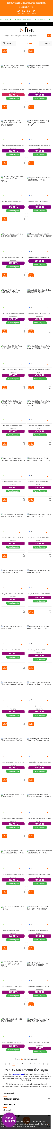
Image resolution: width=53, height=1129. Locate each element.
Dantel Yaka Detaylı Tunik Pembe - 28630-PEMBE (13, 481)
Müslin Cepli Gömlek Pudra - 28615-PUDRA (13, 369)
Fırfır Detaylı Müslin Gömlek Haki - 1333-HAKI (39, 930)
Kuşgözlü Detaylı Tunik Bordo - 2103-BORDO (13, 89)
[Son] (48, 1063)
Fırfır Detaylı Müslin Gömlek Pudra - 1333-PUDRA (39, 481)
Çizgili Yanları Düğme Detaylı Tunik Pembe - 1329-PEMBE (13, 425)
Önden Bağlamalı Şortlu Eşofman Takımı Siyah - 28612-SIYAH (13, 145)
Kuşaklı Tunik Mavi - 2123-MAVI (11, 650)
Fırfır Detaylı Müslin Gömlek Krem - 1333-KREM (39, 650)
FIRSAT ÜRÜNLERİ (9, 1120)
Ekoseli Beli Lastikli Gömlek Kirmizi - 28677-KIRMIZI (39, 257)
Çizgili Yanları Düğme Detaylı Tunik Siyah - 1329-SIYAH (39, 145)
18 (39, 1064)
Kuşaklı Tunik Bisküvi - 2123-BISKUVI (39, 594)
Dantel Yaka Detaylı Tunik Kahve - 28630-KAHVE (39, 818)
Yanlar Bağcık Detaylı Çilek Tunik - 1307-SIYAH (13, 762)
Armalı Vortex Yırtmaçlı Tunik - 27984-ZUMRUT (39, 1042)
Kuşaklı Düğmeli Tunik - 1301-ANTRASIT (39, 537)
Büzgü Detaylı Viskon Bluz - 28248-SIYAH (13, 594)
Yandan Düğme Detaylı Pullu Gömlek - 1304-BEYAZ (39, 706)
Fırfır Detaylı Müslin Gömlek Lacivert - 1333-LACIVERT (13, 986)
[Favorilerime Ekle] (24, 51)
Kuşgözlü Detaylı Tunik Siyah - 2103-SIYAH (13, 257)
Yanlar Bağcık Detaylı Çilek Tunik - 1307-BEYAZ (39, 762)
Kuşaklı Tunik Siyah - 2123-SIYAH (11, 1042)
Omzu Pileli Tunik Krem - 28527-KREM (13, 313)
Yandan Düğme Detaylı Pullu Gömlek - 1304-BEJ (39, 369)
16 (31, 1064)
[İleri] (43, 1063)
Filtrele (10, 43)
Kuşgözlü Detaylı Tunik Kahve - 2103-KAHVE (39, 313)
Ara (49, 35)
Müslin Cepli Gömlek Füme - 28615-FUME (39, 986)
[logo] (26, 29)
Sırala (47, 43)
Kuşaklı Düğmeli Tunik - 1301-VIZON (12, 818)
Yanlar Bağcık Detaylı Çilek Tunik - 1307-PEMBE (13, 706)
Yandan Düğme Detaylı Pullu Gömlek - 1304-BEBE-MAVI (39, 425)
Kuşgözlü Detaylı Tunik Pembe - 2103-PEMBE (39, 201)
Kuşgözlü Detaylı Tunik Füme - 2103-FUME (39, 89)
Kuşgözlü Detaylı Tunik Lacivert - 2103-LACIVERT (39, 874)
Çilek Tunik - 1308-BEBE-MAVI (10, 930)
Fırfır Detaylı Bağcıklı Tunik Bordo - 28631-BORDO (13, 874)
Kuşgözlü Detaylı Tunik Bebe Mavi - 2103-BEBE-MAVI (13, 201)
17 (35, 1064)
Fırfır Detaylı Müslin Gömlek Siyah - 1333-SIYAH (13, 537)
